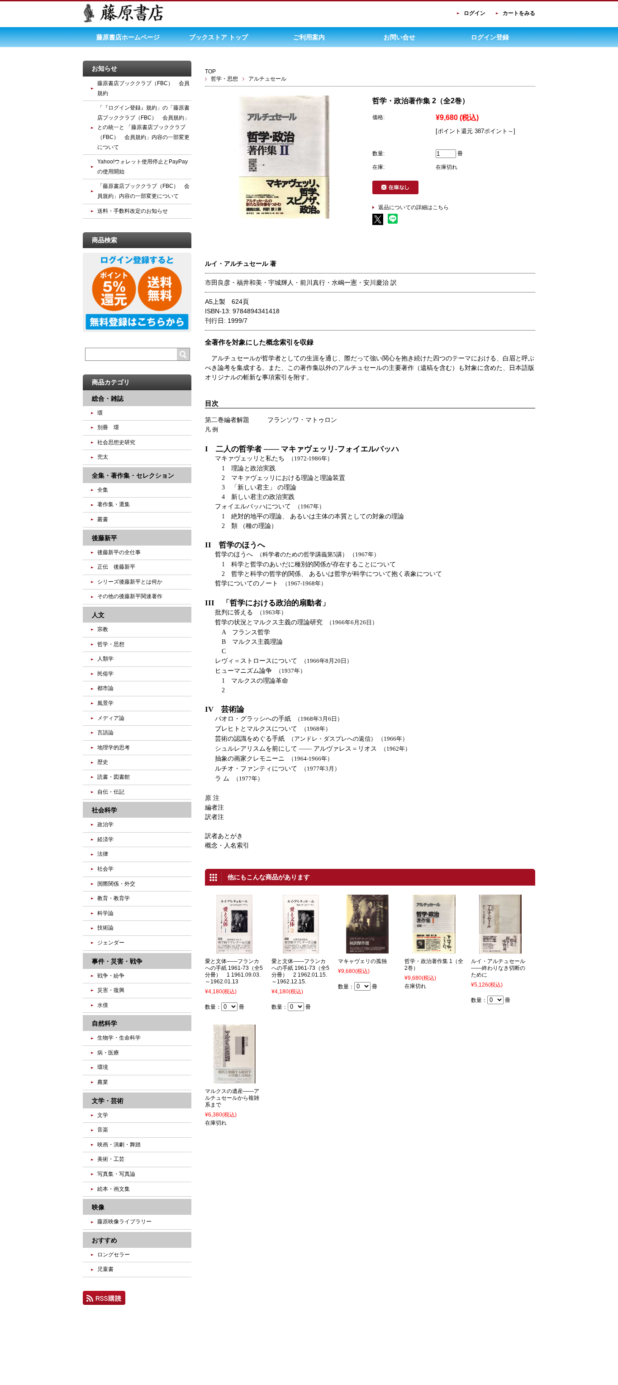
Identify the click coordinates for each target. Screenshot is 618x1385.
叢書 (102, 519)
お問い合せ (399, 37)
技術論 (105, 928)
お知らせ (104, 68)
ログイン (474, 13)
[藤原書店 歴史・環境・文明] (123, 21)
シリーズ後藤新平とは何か (129, 582)
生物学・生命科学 (119, 1038)
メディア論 (110, 718)
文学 (102, 1115)
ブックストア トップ (218, 37)
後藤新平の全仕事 (119, 552)
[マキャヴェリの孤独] (367, 949)
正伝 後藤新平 (116, 567)
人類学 (105, 659)
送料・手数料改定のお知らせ (132, 211)
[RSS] (104, 1301)
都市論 (105, 688)
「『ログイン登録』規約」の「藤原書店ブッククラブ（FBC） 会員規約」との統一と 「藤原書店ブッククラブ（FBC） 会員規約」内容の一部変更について (143, 127)
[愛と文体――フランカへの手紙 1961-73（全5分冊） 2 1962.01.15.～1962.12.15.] (301, 949)
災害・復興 (110, 990)
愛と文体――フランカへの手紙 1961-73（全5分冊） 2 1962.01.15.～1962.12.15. (300, 971)
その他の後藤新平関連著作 (129, 596)
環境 (102, 1067)
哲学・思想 (224, 79)
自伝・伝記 (110, 792)
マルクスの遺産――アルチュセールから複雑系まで (232, 1098)
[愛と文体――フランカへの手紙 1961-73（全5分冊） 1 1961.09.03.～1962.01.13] (234, 949)
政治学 (105, 824)
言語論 (105, 732)
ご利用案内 (309, 37)
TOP (210, 71)
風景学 (105, 703)
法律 (102, 854)
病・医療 (108, 1053)
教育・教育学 (113, 898)
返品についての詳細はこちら (413, 207)
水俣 (102, 1005)
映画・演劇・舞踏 (119, 1144)
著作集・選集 (113, 504)
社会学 (105, 869)
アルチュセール (267, 79)
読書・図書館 (113, 777)
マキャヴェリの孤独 (362, 961)
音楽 (102, 1129)
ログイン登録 (490, 37)
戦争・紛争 (110, 976)
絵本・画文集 (113, 1189)
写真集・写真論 (116, 1174)
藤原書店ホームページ (128, 37)
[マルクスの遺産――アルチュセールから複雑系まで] (234, 1079)
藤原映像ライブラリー (124, 1221)
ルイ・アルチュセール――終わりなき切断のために (498, 968)
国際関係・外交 (116, 884)
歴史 (102, 762)
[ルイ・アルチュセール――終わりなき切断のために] (500, 949)
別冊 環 (108, 427)
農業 (102, 1082)
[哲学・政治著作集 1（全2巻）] (433, 949)
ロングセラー (113, 1254)
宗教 (102, 629)
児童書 (105, 1269)
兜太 (102, 457)
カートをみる (519, 13)
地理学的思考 (113, 747)
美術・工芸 (110, 1159)
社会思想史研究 (116, 442)
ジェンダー (110, 942)
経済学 (105, 839)
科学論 (105, 913)
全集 (102, 490)
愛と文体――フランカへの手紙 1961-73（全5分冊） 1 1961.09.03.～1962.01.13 (234, 971)
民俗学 (105, 674)
